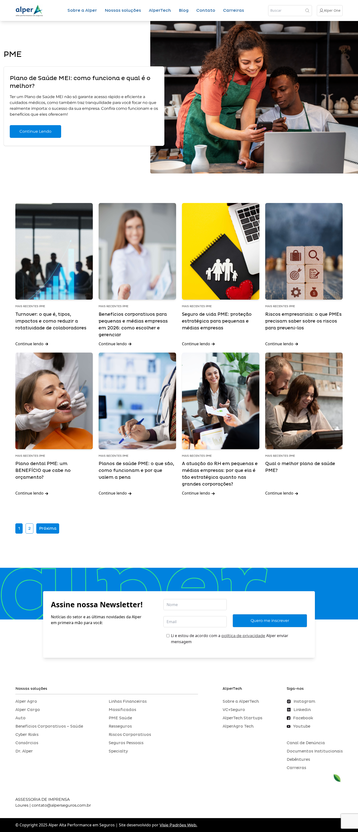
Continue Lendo (35, 131)
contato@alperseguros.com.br (61, 805)
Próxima (48, 528)
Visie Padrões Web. (178, 825)
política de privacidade (243, 635)
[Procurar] (307, 10)
